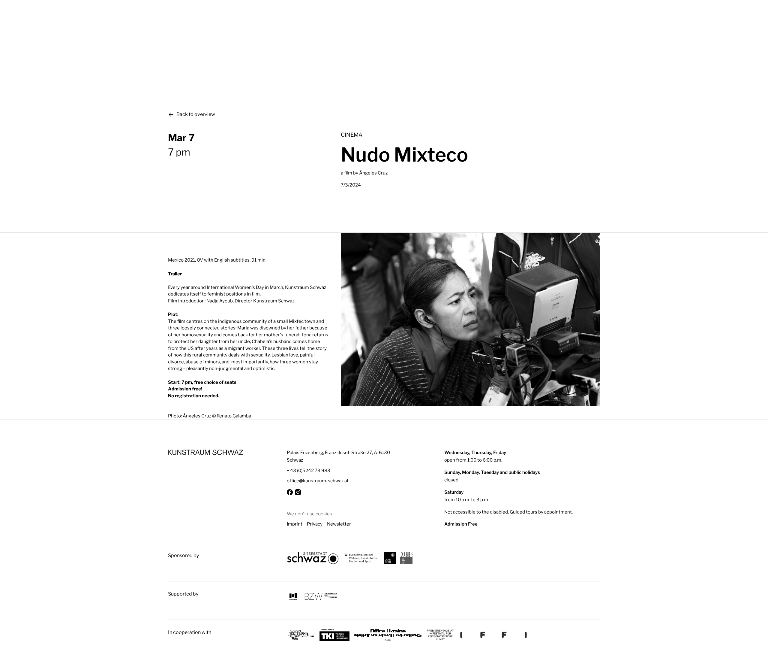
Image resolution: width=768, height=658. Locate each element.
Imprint (294, 524)
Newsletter (339, 524)
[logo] (205, 452)
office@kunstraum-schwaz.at (318, 481)
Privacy (314, 524)
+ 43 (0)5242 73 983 (308, 470)
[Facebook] (290, 492)
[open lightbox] (470, 319)
